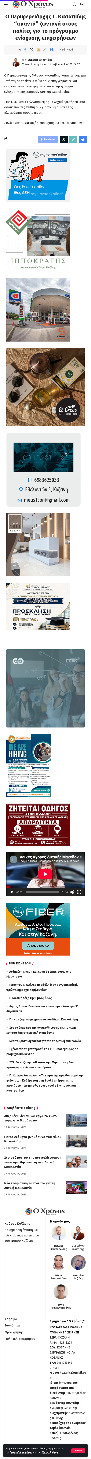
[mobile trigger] (7, 4)
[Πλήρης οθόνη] (79, 892)
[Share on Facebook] (25, 49)
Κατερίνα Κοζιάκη (78, 1277)
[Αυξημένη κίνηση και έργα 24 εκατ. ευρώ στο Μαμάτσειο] (76, 1120)
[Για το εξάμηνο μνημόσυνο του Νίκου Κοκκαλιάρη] (76, 1141)
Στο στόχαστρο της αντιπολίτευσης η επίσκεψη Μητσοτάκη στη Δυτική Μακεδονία (33, 1162)
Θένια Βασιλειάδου (58, 1277)
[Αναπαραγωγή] (12, 892)
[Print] (51, 49)
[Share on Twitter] (32, 49)
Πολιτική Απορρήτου (21, 1452)
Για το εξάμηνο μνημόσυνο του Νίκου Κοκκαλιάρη (43, 1019)
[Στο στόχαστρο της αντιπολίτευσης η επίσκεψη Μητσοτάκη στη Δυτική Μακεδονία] (76, 1161)
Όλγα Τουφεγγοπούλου (60, 1306)
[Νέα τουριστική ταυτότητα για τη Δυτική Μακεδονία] (76, 1187)
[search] (75, 4)
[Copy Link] (45, 49)
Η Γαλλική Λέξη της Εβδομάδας (30, 998)
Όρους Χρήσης (50, 1452)
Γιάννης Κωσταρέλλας (58, 1247)
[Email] (38, 49)
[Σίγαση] (72, 892)
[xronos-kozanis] (33, 4)
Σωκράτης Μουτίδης (40, 59)
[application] (45, 874)
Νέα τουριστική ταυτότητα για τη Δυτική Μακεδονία (45, 1041)
